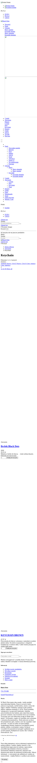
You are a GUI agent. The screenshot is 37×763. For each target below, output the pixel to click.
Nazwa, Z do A (22, 263)
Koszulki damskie (10, 35)
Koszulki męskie (10, 31)
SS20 (10, 157)
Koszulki (11, 173)
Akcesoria (8, 180)
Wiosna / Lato (9, 199)
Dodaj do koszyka (12, 457)
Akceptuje (4, 759)
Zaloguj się (4, 219)
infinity (11, 153)
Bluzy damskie (9, 33)
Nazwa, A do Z (12, 263)
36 (6, 269)
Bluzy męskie (9, 30)
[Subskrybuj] (20, 656)
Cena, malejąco (5, 265)
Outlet (7, 190)
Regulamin (8, 673)
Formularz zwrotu (10, 674)
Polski (12, 6)
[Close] (1, 141)
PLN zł (7, 16)
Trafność (4, 263)
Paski (6, 146)
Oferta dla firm (9, 197)
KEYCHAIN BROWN (12, 635)
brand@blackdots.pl (7, 694)
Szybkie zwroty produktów (13, 669)
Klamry (7, 189)
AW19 (11, 155)
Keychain (8, 127)
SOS (10, 151)
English (13, 7)
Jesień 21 (11, 160)
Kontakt (7, 678)
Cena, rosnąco (31, 263)
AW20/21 (12, 159)
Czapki (7, 124)
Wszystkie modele (14, 148)
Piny (6, 125)
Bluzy (10, 167)
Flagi (10, 187)
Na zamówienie (13, 162)
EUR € (7, 14)
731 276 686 (5, 691)
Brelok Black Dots (10, 446)
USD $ (7, 18)
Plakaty (7, 122)
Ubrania (7, 166)
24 (4, 269)
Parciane (11, 164)
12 (2, 269)
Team (6, 196)
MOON (11, 150)
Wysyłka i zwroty (10, 671)
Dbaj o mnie (8, 680)
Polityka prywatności (11, 676)
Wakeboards (8, 194)
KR (16, 735)
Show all (9, 269)
